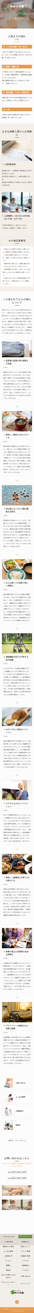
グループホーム (20, 1140)
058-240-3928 (18, 1171)
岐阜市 (10, 1140)
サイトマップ (25, 1283)
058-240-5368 (18, 1177)
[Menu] (30, 5)
